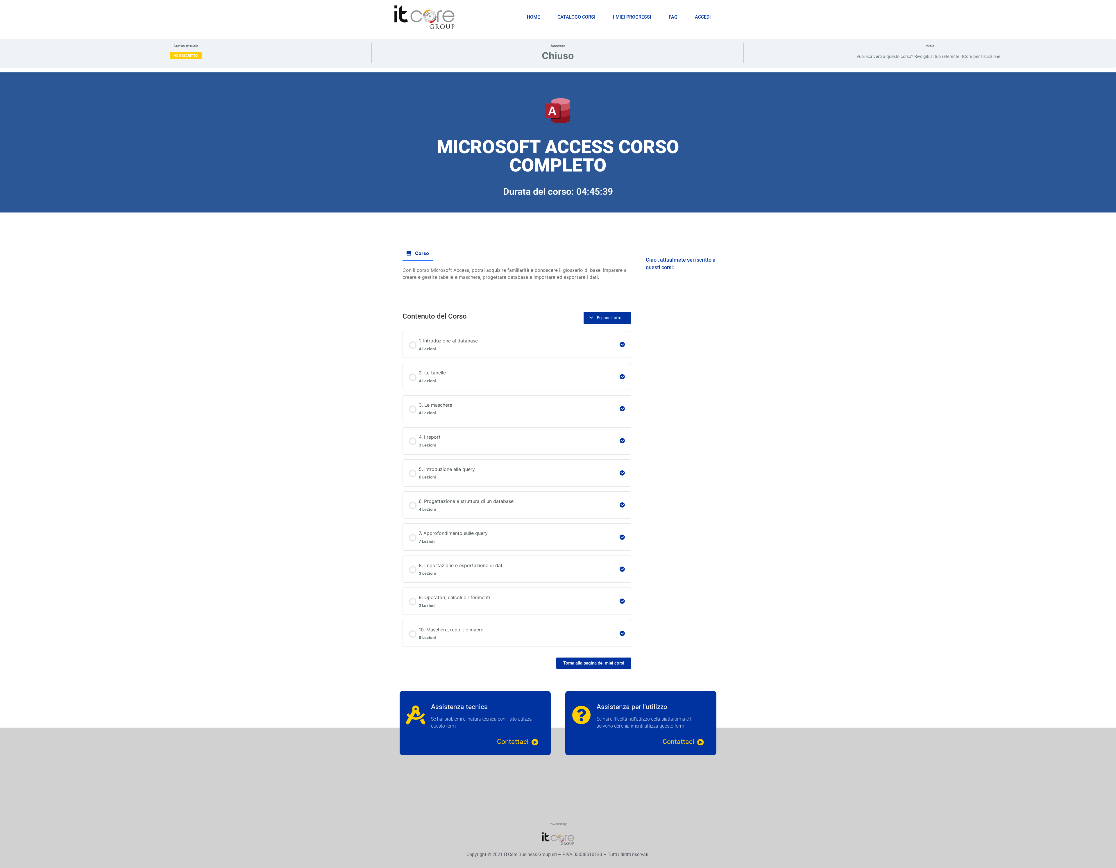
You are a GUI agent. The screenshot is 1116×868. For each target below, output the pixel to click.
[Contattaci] (535, 742)
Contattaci (513, 742)
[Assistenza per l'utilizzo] (581, 715)
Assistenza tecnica (459, 707)
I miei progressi (632, 17)
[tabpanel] (558, 359)
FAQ (673, 17)
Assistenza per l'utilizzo (632, 707)
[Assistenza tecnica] (415, 715)
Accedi (703, 17)
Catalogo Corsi (576, 17)
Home (533, 17)
